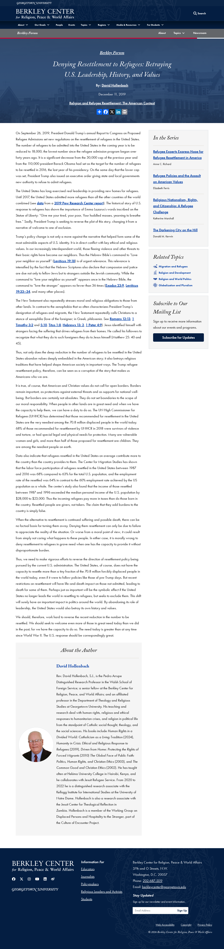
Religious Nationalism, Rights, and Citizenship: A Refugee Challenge (175, 205)
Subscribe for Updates (178, 337)
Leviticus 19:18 (64, 261)
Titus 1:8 (55, 325)
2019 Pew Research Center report (78, 203)
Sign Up (182, 910)
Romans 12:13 (120, 319)
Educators (87, 869)
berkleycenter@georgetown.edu (164, 887)
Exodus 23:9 (115, 285)
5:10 (43, 325)
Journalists (87, 876)
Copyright (186, 925)
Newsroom (200, 33)
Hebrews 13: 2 (73, 325)
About (162, 33)
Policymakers (90, 884)
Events (71, 24)
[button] (179, 33)
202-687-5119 (152, 880)
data (40, 203)
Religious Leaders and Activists (101, 891)
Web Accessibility (165, 925)
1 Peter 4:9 (94, 325)
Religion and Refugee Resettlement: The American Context (112, 103)
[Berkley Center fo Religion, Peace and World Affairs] (45, 14)
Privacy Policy (205, 925)
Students (86, 899)
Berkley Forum (27, 34)
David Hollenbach (115, 85)
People (59, 24)
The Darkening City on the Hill (175, 230)
